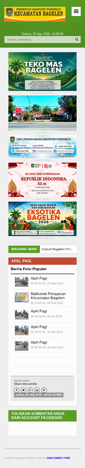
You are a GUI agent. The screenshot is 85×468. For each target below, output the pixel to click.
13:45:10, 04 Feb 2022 (47, 303)
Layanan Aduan (42, 160)
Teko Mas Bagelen (42, 93)
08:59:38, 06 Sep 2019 (47, 347)
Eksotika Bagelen (42, 238)
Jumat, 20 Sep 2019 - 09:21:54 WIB (39, 394)
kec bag (42, 132)
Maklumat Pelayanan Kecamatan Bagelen (48, 296)
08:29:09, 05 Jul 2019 (46, 316)
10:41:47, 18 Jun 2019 (47, 332)
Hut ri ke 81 (42, 199)
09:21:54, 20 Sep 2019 (47, 283)
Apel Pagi (39, 278)
